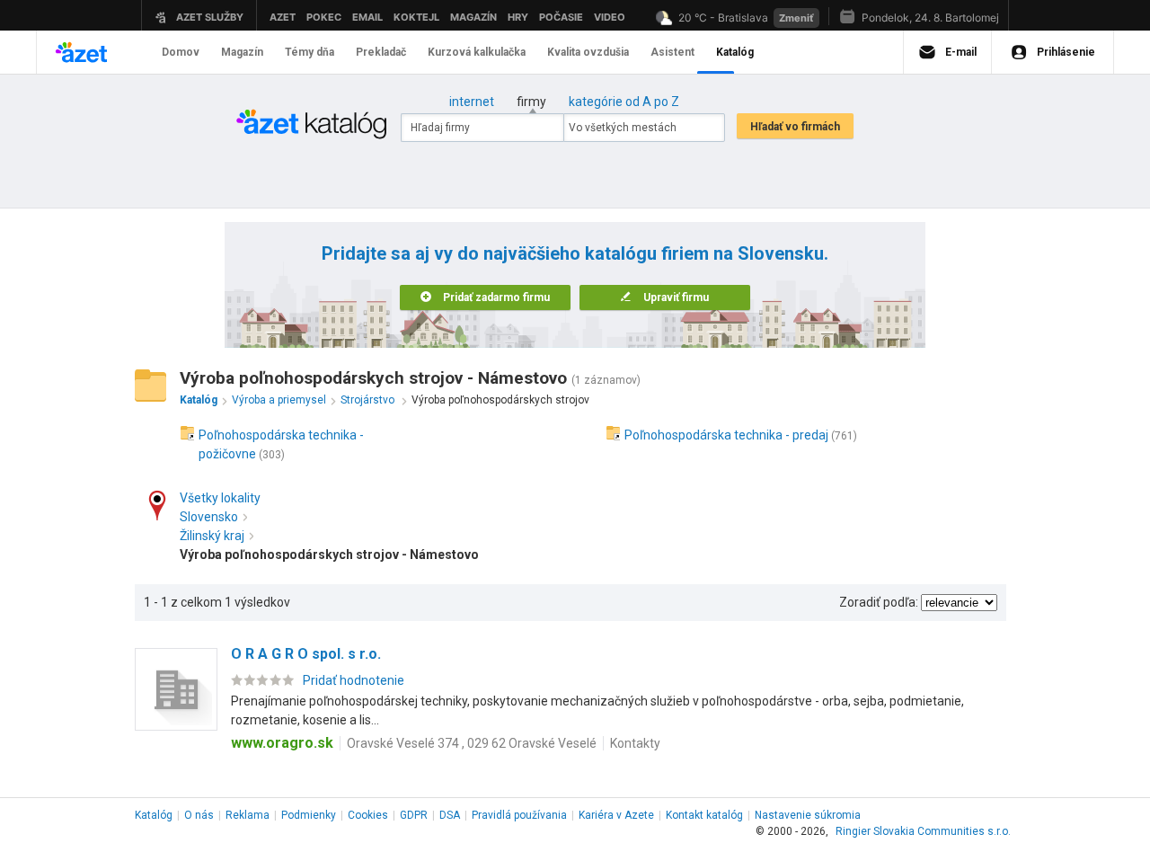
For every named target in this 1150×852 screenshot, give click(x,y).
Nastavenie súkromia (808, 815)
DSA (449, 815)
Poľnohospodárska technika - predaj (726, 435)
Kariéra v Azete (616, 815)
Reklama (248, 815)
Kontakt (704, 815)
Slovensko (209, 517)
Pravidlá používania (519, 815)
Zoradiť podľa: (878, 602)
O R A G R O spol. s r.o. (306, 653)
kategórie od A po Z (624, 101)
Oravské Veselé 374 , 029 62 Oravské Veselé (472, 743)
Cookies (368, 815)
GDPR (414, 815)
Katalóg (153, 815)
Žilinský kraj (212, 535)
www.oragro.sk (282, 742)
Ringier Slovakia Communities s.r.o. (923, 831)
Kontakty (635, 743)
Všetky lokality (220, 498)
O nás (199, 815)
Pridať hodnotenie (353, 680)
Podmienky (308, 815)
